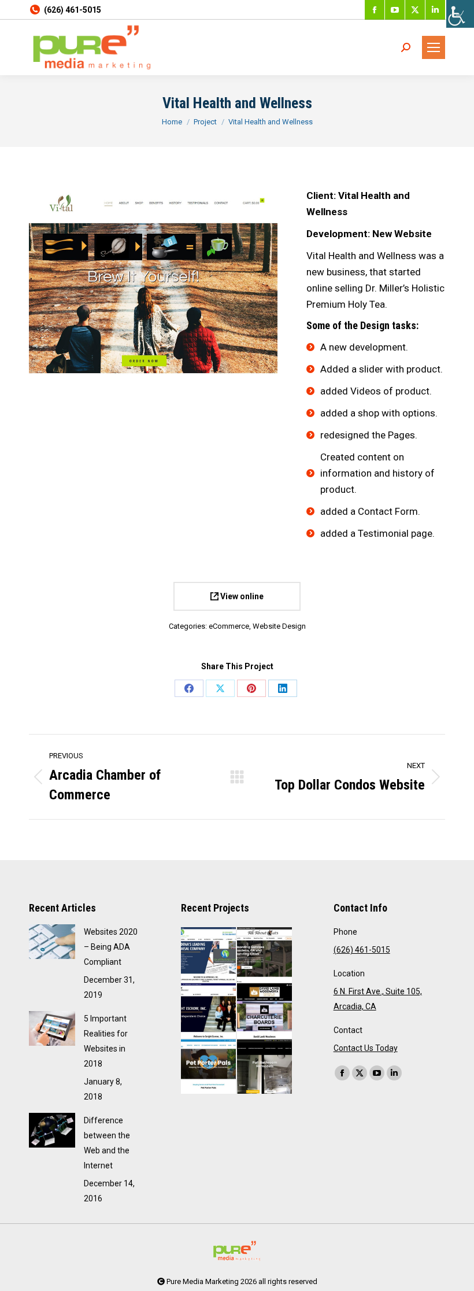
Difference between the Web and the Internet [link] (107, 1143)
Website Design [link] (279, 626)
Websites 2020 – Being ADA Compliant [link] (111, 947)
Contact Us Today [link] (366, 1048)
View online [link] (241, 596)
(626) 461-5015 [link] (72, 9)
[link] (460, 14)
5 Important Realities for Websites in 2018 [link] (106, 1041)
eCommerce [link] (229, 626)
